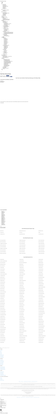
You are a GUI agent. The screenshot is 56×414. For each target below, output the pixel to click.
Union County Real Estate (22, 243)
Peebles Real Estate (41, 316)
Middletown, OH (6, 47)
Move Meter (4, 8)
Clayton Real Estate (21, 272)
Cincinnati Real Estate (41, 270)
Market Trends (4, 31)
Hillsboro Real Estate (41, 288)
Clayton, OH (5, 40)
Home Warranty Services (6, 65)
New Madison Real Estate (3, 311)
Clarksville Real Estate (2, 272)
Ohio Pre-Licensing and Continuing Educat (7, 56)
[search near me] (7, 75)
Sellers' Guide (1, 364)
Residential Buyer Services (7, 59)
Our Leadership (4, 67)
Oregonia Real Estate (2, 316)
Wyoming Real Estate (41, 340)
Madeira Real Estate (2, 301)
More (2, 69)
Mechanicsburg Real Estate (41, 303)
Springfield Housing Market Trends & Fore (8, 33)
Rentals (39, 232)
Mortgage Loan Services (6, 26)
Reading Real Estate (41, 319)
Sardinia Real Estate (21, 324)
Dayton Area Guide (6, 28)
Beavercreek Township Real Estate (23, 262)
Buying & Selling (4, 22)
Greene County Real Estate (3, 246)
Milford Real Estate (2, 306)
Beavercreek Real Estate (2, 262)
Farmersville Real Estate (41, 280)
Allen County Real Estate (22, 251)
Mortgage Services (6, 64)
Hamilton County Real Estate (22, 253)
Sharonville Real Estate (41, 324)
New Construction (5, 5)
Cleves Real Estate (40, 272)
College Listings (2, 357)
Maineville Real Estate (21, 301)
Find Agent (4, 7)
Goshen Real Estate (2, 285)
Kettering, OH (5, 42)
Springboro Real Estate (21, 329)
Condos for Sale (2, 232)
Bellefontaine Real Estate (2, 264)
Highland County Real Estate (42, 246)
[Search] (8, 75)
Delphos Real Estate (2, 277)
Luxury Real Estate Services (7, 60)
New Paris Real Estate (21, 311)
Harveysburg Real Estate (21, 288)
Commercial (3, 17)
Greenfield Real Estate (41, 285)
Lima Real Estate (2, 298)
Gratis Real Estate (21, 285)
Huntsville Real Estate (41, 290)
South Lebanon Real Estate (3, 327)
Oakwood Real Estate (41, 314)
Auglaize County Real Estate (22, 248)
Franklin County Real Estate (22, 246)
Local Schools (5, 30)
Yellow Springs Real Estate (22, 342)
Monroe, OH (5, 48)
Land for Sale (4, 18)
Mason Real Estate (21, 303)
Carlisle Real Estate (41, 267)
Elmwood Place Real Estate (41, 277)
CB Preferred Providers (5, 21)
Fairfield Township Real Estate (22, 280)
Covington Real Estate (2, 275)
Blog (3, 36)
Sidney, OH (5, 51)
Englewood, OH (3, 222)
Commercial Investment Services (7, 62)
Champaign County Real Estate (3, 243)
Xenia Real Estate (2, 342)
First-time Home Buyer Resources (7, 23)
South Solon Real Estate (21, 327)
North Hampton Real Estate (3, 314)
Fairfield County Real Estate (41, 248)
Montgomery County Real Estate (3, 248)
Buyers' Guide (1, 363)
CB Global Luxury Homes (3, 375)
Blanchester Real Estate (41, 264)
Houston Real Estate (2, 290)
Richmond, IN (5, 54)
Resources (3, 20)
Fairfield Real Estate (2, 280)
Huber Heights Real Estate (22, 290)
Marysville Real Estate (2, 303)
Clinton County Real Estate (41, 243)
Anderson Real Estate (41, 259)
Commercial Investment (2, 369)
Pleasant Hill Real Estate (2, 319)
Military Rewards (6, 27)
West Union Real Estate (2, 340)
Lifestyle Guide (5, 29)
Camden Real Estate (21, 267)
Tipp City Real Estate (2, 332)
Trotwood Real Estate (41, 332)
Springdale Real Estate (41, 329)
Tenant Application (5, 13)
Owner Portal (4, 15)
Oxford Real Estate (21, 316)
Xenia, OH (5, 44)
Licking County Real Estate (41, 253)
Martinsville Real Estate (41, 301)
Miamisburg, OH (6, 46)
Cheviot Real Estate (2, 270)
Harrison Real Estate (2, 288)
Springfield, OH (5, 52)
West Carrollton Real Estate (41, 337)
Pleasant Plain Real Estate (22, 319)
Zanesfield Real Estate (41, 342)
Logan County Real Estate (3, 251)
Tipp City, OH (5, 50)
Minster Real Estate (21, 306)
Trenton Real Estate (21, 332)
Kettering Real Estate (2, 293)
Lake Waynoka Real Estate (41, 293)
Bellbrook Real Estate (41, 262)
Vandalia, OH (3, 212)
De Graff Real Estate (41, 275)
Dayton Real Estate (21, 275)
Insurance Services (6, 35)
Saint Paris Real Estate (2, 324)
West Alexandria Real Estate (22, 337)
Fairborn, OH (5, 41)
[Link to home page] (0, 0)
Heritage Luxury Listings (5, 6)
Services (4, 58)
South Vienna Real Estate (41, 327)
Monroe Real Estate (41, 306)
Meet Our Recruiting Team (5, 57)
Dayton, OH (5, 38)
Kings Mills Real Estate (21, 293)
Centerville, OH (5, 39)
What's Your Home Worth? (7, 24)
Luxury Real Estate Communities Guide (8, 61)
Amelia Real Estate (21, 259)
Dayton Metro (4, 37)
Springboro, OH (3, 215)
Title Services (5, 34)
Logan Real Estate (21, 298)
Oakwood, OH (5, 43)
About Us (4, 68)
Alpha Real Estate (2, 259)
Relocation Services (5, 16)
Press (0, 351)
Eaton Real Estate (21, 277)
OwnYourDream (6, 25)
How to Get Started (5, 55)
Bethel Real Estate (21, 264)
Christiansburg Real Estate (22, 270)
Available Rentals (4, 12)
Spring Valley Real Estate (2, 329)
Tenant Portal (4, 14)
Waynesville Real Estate (2, 337)
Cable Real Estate (2, 267)
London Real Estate (41, 298)
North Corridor (4, 49)
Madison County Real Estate (3, 253)
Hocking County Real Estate (41, 251)
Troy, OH (3, 213)
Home (2, 2)
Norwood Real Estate (21, 314)
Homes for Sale (4, 4)
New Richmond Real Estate (41, 311)
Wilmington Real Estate (21, 340)
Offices (1, 352)
